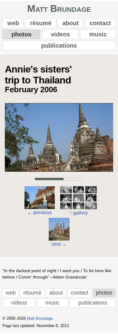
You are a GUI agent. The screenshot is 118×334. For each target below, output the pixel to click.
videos (60, 34)
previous (39, 212)
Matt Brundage (59, 8)
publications (59, 45)
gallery (79, 212)
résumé (40, 23)
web (13, 23)
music (98, 34)
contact (100, 23)
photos (21, 34)
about (70, 23)
